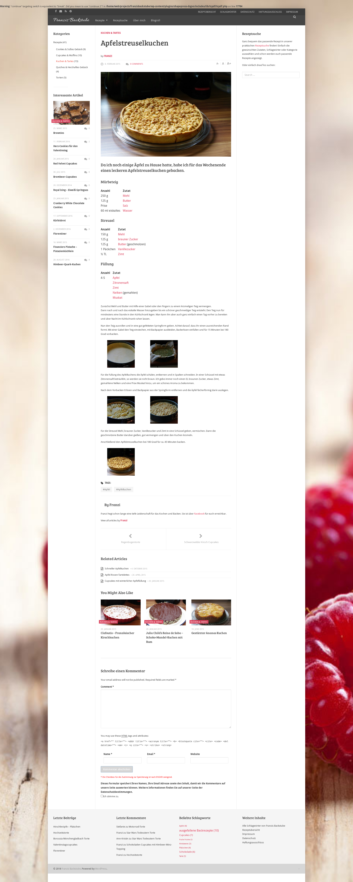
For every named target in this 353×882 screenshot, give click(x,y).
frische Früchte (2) (185, 839)
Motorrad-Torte (137, 826)
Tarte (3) (182, 856)
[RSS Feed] (66, 10)
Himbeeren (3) (185, 844)
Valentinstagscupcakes (65, 844)
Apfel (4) (183, 826)
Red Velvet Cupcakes (65, 163)
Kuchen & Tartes (111, 33)
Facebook (199, 513)
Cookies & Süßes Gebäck (69, 49)
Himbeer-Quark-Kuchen (67, 264)
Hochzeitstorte (61, 832)
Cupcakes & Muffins (66, 55)
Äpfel (116, 278)
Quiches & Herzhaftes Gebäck (72, 67)
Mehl (126, 196)
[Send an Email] (61, 10)
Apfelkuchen (124, 489)
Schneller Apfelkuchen (116, 568)
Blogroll (155, 20)
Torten (59, 77)
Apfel (107, 489)
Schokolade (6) (187, 851)
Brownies (58, 133)
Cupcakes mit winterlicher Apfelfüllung (125, 580)
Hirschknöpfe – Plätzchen (66, 826)
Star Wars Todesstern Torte (140, 832)
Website (195, 754)
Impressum (292, 11)
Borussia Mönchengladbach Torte (71, 838)
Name (108, 754)
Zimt (121, 254)
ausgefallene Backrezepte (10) (199, 830)
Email (151, 754)
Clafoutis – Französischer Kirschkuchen (117, 635)
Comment (107, 686)
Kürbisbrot (59, 220)
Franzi (108, 56)
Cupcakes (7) (186, 835)
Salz (125, 206)
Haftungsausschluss (270, 11)
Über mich (139, 20)
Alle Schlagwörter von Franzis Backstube (263, 825)
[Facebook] (56, 10)
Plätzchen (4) (185, 847)
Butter (127, 201)
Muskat (117, 298)
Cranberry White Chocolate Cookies (68, 205)
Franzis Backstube (71, 868)
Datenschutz (247, 11)
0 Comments (136, 63)
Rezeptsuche (120, 20)
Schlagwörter (228, 11)
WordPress (101, 868)
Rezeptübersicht (207, 11)
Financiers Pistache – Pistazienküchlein (65, 249)
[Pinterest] (71, 10)
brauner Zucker (128, 239)
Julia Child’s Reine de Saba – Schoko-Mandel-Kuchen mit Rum (164, 637)
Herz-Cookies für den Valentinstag (65, 148)
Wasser (127, 211)
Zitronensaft (121, 283)
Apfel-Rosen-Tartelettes (116, 574)
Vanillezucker (126, 249)
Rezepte (100, 20)
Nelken (117, 293)
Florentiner (60, 233)
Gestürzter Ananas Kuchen (209, 633)
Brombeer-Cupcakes (65, 176)
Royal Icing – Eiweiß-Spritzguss (70, 190)
